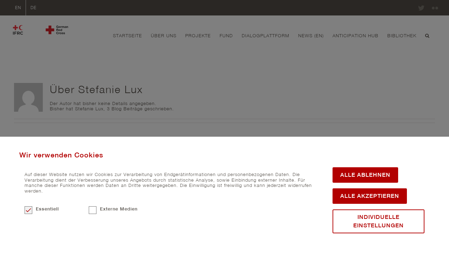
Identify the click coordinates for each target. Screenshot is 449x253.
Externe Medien (119, 209)
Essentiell (47, 209)
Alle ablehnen (365, 174)
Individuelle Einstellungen (378, 221)
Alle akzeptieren (369, 196)
